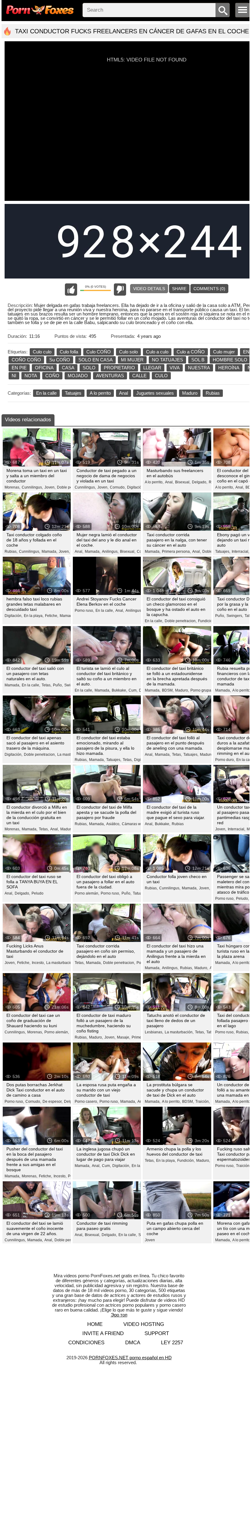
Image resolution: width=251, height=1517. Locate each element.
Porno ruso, (84, 610)
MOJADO (78, 375)
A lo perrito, (154, 482)
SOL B (197, 359)
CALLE (139, 375)
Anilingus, (110, 551)
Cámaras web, (134, 824)
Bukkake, (119, 690)
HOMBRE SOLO (230, 359)
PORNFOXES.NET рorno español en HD (130, 1357)
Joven (150, 1240)
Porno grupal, (201, 690)
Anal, (169, 482)
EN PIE (19, 367)
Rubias (213, 393)
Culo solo (128, 351)
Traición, (202, 1101)
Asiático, (113, 824)
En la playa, (33, 616)
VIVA (175, 367)
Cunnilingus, (32, 487)
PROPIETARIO (119, 367)
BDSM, (168, 690)
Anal (123, 393)
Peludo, (242, 898)
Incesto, (38, 963)
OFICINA (44, 367)
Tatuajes (73, 393)
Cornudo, (118, 487)
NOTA (30, 375)
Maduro (189, 393)
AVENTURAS (110, 375)
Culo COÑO (98, 351)
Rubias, (11, 551)
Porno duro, (225, 760)
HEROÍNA (228, 367)
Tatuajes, (222, 551)
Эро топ (119, 1314)
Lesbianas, (154, 1032)
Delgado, (199, 482)
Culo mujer (224, 351)
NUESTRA (199, 367)
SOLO (89, 367)
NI (14, 375)
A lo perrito (100, 393)
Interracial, (240, 551)
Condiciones (86, 1342)
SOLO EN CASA (95, 359)
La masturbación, (60, 963)
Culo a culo (157, 351)
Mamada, (49, 551)
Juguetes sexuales (155, 393)
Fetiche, (51, 616)
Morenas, (12, 487)
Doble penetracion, (181, 621)
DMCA (132, 1342)
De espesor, (52, 1101)
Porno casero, (86, 1101)
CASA (68, 367)
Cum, (133, 690)
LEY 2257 (172, 1342)
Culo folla (69, 351)
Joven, (49, 487)
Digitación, (136, 487)
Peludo (37, 893)
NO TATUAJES (167, 359)
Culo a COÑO (191, 351)
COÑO (52, 375)
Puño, (220, 616)
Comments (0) (209, 288)
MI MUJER (132, 359)
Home (95, 1324)
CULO (161, 375)
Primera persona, (176, 551)
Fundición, (206, 621)
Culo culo (42, 351)
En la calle (46, 393)
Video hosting (143, 1324)
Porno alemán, (87, 893)
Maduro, (182, 690)
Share (179, 288)
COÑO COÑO (26, 359)
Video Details (149, 288)
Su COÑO (59, 359)
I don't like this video (120, 289)
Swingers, (235, 616)
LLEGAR (152, 367)
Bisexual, (182, 482)
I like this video (71, 289)
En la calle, (105, 610)
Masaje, (123, 1037)
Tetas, (46, 685)
